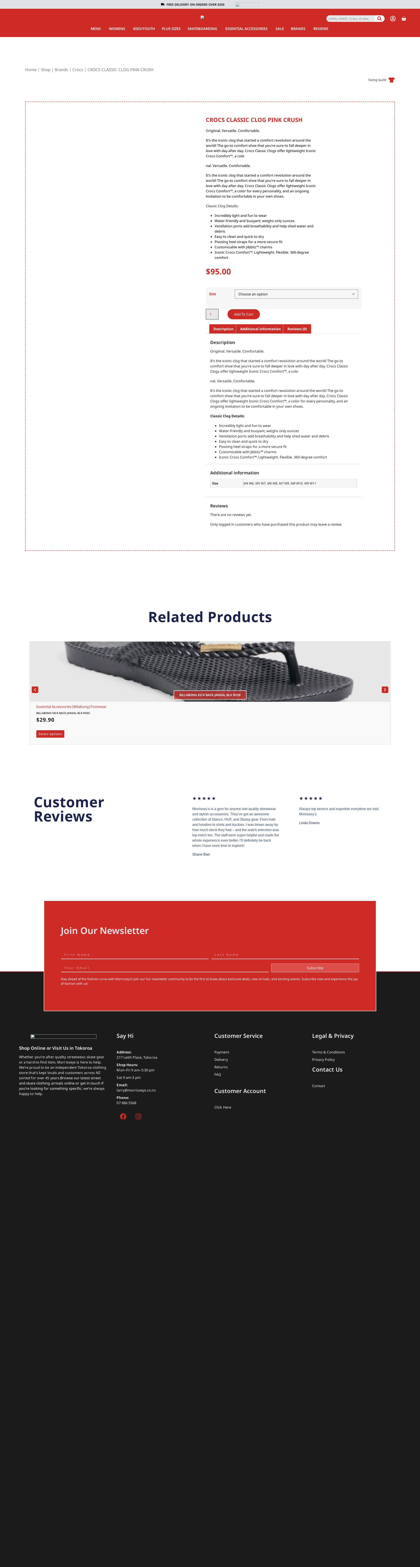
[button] (35, 689)
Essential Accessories (53, 706)
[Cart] (404, 18)
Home (31, 69)
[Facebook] (123, 1116)
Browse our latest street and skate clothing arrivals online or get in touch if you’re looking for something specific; (61, 1083)
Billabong (81, 706)
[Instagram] (138, 1116)
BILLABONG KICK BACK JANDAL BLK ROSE (63, 713)
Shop (45, 69)
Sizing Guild (377, 80)
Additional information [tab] (260, 328)
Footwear (99, 706)
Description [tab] (224, 328)
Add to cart (243, 314)
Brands (61, 69)
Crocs (77, 69)
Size (212, 294)
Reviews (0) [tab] (297, 328)
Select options (50, 734)
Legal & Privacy (333, 1036)
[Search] (380, 18)
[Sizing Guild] (391, 80)
